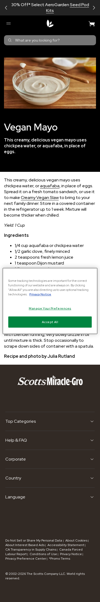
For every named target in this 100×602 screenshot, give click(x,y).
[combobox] (50, 40)
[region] (49, 301)
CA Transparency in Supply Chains (30, 549)
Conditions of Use (43, 554)
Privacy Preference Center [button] (25, 558)
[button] (6, 8)
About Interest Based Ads (25, 545)
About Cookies (76, 540)
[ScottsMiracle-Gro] (50, 23)
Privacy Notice (71, 554)
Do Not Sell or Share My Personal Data (34, 540)
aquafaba (49, 186)
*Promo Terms (59, 558)
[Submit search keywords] (10, 40)
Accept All (50, 322)
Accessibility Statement (65, 545)
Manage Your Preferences (50, 308)
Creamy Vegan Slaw (40, 197)
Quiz (75, 7)
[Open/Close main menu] (8, 23)
